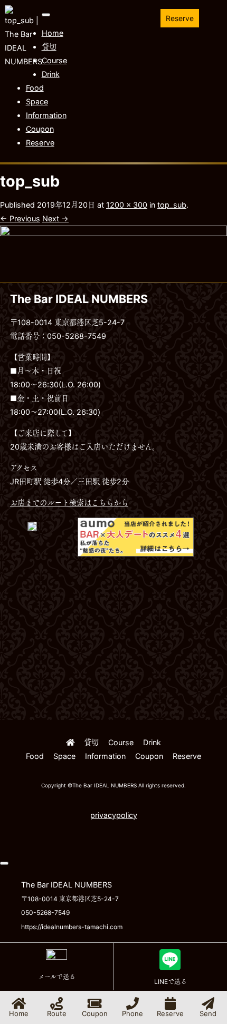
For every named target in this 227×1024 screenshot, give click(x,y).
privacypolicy (113, 815)
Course (54, 60)
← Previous (20, 218)
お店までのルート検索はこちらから (69, 502)
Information (46, 115)
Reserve (180, 18)
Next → (55, 218)
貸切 (49, 46)
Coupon (40, 128)
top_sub (171, 204)
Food (35, 87)
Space (37, 101)
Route (57, 1013)
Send (208, 1013)
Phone (132, 1013)
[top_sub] (113, 275)
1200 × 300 (126, 204)
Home (52, 32)
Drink (51, 74)
